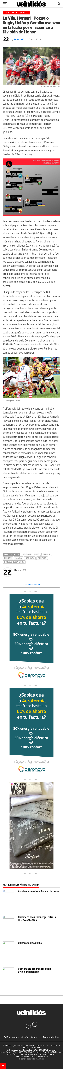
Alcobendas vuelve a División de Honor (38, 891)
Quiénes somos (11, 1037)
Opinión (24, 1037)
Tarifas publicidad (51, 1037)
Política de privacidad (40, 1056)
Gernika (46, 554)
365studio (40, 1058)
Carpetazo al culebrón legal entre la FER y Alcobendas (37, 918)
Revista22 (19, 39)
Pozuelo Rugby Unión (14, 561)
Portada (42, 557)
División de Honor (31, 554)
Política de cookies (22, 1056)
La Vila (19, 557)
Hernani (8, 557)
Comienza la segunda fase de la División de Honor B (34, 970)
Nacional (30, 557)
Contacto (35, 1037)
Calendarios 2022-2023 (30, 942)
